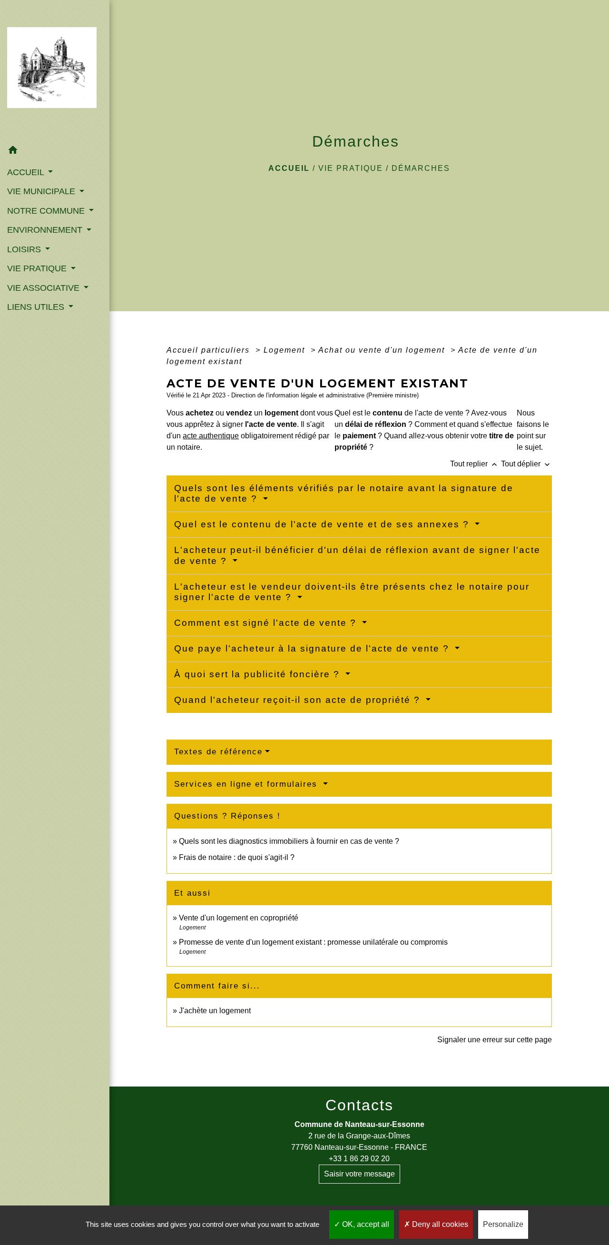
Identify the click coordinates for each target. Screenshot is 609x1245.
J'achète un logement (215, 1011)
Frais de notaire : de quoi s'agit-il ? (237, 857)
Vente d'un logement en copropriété (238, 918)
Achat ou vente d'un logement (383, 350)
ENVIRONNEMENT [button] (46, 230)
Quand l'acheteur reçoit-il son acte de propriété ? (298, 700)
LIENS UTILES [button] (37, 307)
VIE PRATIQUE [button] (38, 268)
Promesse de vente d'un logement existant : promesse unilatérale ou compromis (313, 942)
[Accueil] (54, 70)
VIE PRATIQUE (350, 168)
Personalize (503, 1224)
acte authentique (211, 436)
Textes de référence (218, 751)
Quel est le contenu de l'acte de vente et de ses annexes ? (323, 524)
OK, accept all (364, 1224)
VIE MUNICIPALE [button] (42, 191)
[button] (54, 151)
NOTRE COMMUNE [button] (47, 211)
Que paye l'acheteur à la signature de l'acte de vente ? (313, 648)
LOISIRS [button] (25, 249)
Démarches (421, 168)
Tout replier (474, 464)
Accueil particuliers (210, 350)
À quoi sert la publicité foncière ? (258, 674)
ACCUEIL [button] (26, 172)
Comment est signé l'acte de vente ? (267, 623)
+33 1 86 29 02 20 (359, 1159)
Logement (286, 350)
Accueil (289, 168)
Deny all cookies (439, 1224)
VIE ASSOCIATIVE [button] (44, 288)
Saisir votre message (359, 1174)
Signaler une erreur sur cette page (494, 1040)
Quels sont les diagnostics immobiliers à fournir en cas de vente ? (289, 841)
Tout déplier (526, 464)
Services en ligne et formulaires (247, 784)
